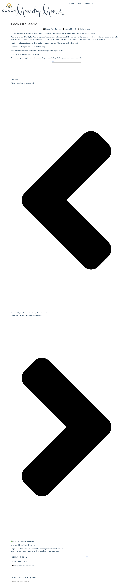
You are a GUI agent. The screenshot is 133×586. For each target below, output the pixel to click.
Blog (79, 3)
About (71, 3)
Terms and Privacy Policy (20, 581)
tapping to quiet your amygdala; (29, 54)
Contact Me (89, 3)
